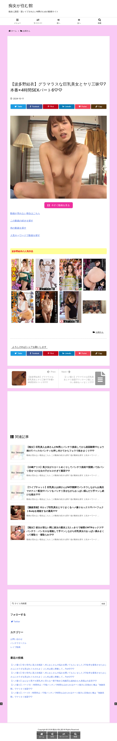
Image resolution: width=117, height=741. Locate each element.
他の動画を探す (18, 227)
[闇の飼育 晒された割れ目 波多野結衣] (46, 307)
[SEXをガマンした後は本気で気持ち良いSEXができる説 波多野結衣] (70, 307)
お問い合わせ (16, 639)
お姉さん (26, 31)
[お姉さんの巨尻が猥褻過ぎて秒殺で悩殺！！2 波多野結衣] (94, 274)
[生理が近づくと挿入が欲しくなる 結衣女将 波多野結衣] (22, 274)
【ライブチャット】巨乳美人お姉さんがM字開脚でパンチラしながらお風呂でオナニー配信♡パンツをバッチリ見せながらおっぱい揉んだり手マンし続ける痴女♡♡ (65, 491)
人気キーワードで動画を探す (25, 235)
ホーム (14, 31)
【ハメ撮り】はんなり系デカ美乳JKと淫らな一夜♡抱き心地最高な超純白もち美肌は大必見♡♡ (53, 680)
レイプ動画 (15, 647)
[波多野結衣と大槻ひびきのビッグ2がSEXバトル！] (46, 274)
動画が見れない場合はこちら (25, 213)
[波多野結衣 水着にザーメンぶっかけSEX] (94, 307)
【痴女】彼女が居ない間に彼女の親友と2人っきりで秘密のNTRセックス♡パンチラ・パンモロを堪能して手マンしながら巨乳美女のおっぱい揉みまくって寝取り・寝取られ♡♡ (65, 531)
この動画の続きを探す (21, 220)
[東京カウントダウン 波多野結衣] (70, 274)
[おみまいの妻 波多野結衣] (22, 307)
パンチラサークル (18, 643)
